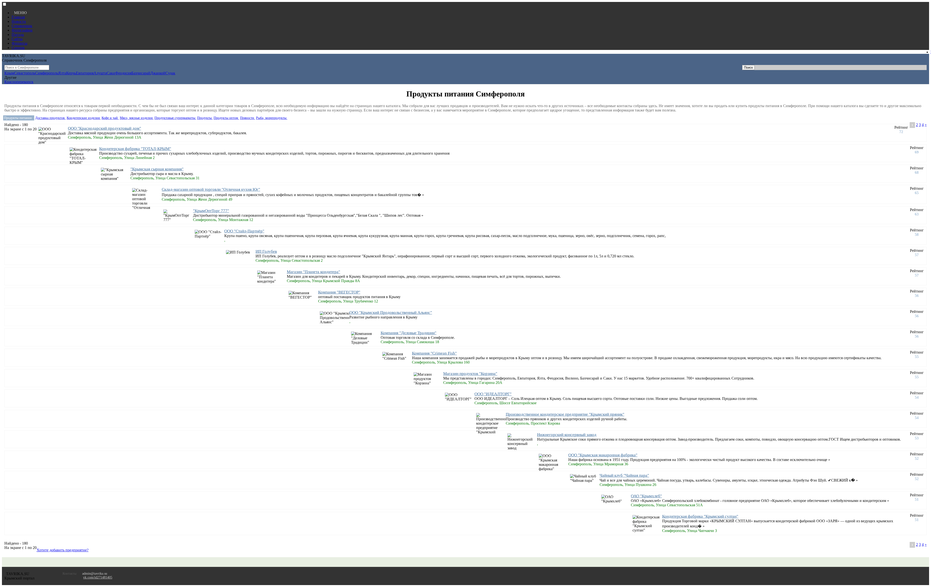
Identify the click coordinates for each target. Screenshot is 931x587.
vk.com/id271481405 (97, 577)
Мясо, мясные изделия (136, 118)
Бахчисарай (140, 73)
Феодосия (123, 73)
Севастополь (24, 73)
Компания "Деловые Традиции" (408, 333)
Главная (18, 17)
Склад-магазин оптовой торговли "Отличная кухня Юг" (211, 189)
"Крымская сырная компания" (157, 169)
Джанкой (157, 73)
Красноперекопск (18, 82)
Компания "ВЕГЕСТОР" (339, 292)
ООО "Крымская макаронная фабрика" (602, 455)
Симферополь (46, 73)
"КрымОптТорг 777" (211, 210)
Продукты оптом (226, 118)
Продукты (205, 118)
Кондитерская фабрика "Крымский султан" (700, 516)
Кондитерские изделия (84, 118)
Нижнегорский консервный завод (566, 434)
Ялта (62, 73)
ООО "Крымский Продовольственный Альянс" (390, 312)
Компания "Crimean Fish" (434, 353)
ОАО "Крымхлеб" (646, 496)
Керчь (71, 73)
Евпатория (85, 73)
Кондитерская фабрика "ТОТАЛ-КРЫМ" (135, 148)
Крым (9, 73)
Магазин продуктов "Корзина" (470, 373)
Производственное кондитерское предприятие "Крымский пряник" (565, 414)
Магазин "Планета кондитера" (313, 272)
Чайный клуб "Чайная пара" (624, 475)
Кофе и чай (110, 118)
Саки (111, 73)
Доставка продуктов (50, 118)
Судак (170, 73)
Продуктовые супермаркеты (175, 118)
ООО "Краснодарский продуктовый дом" (104, 128)
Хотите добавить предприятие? (62, 550)
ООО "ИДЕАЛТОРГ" (493, 394)
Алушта (100, 73)
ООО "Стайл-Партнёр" (244, 231)
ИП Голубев (266, 251)
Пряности (247, 118)
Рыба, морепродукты (271, 118)
